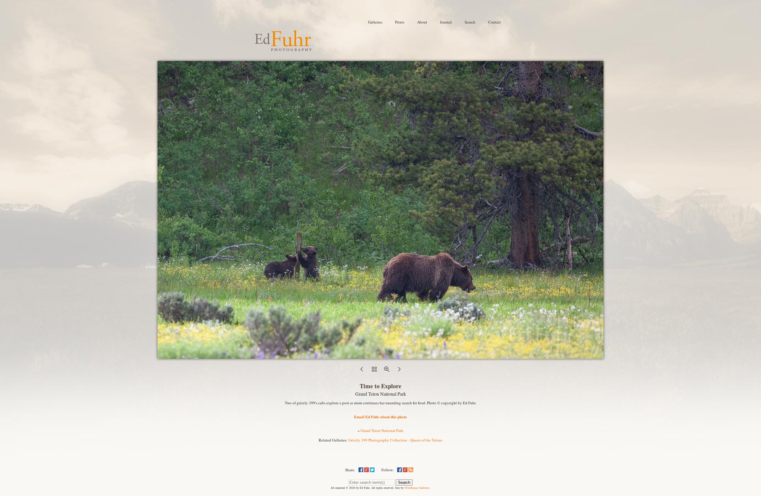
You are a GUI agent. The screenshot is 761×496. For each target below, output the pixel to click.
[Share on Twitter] (372, 469)
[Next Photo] (399, 371)
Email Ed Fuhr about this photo (380, 416)
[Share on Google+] (366, 469)
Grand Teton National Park (382, 430)
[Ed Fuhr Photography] (283, 48)
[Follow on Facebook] (399, 469)
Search (404, 482)
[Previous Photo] (362, 371)
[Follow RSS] (410, 469)
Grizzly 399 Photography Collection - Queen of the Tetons (395, 440)
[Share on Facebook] (361, 469)
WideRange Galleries (417, 488)
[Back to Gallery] (380, 355)
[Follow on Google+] (405, 469)
